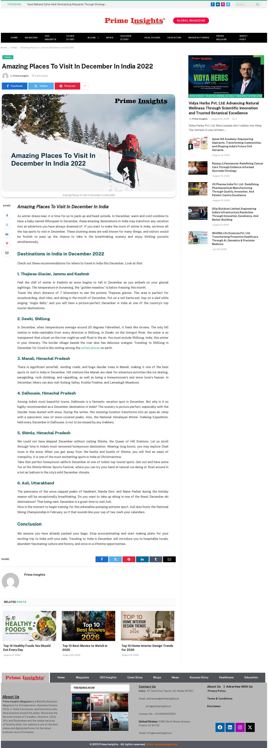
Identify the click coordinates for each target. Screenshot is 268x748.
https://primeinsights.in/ (162, 744)
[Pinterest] (7, 243)
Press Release (221, 38)
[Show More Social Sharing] (84, 86)
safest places (90, 348)
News (109, 37)
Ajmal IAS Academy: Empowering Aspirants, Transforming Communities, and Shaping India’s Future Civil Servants (236, 144)
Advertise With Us (239, 686)
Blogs (92, 37)
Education (174, 37)
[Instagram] (240, 727)
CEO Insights (50, 38)
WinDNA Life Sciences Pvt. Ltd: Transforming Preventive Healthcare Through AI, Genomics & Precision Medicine (235, 239)
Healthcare (152, 37)
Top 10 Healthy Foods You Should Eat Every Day (27, 648)
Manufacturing (199, 37)
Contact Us (147, 686)
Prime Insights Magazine (17, 701)
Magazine (31, 37)
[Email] (7, 252)
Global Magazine (191, 20)
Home (14, 37)
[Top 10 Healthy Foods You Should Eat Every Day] (29, 626)
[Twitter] (7, 224)
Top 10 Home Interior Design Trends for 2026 (147, 648)
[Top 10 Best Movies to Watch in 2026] (88, 626)
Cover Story (70, 38)
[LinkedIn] (7, 234)
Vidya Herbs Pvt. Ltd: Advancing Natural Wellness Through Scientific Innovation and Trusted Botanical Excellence (224, 108)
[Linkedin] (230, 727)
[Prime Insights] (87, 20)
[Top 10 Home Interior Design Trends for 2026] (147, 626)
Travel (13, 47)
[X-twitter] (250, 727)
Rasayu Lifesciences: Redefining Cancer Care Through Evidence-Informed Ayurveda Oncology (237, 167)
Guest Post (244, 38)
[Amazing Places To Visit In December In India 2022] (88, 143)
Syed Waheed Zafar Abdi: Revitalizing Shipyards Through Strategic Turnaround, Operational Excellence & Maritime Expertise (68, 4)
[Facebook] (7, 215)
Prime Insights (21, 76)
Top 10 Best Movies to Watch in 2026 (84, 648)
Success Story (126, 38)
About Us (214, 686)
